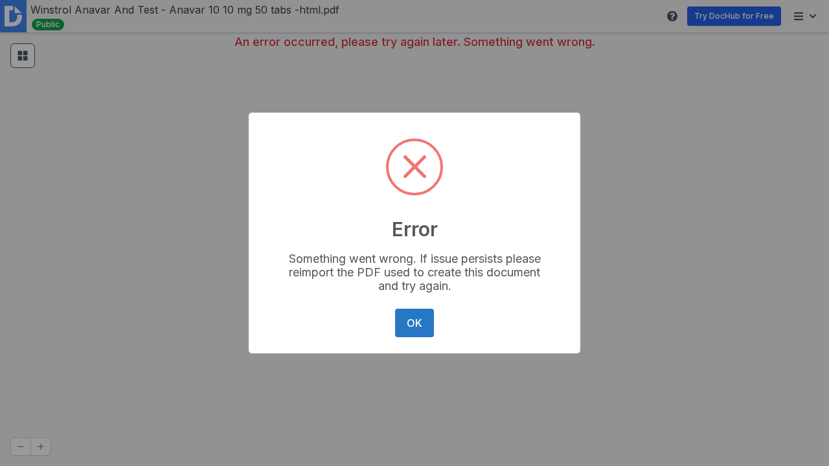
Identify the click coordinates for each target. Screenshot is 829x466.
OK (414, 322)
